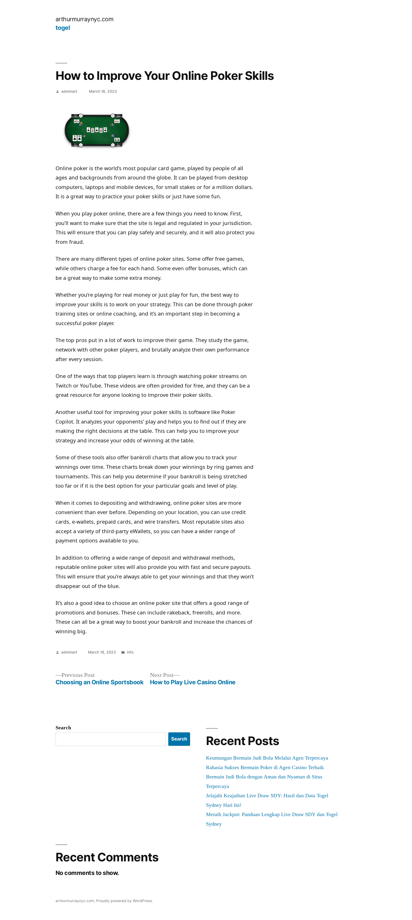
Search (63, 728)
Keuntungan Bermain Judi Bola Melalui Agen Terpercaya (267, 758)
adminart (69, 91)
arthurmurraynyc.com (85, 19)
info (130, 652)
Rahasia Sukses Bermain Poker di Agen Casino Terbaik (265, 767)
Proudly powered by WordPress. (124, 901)
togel (63, 27)
